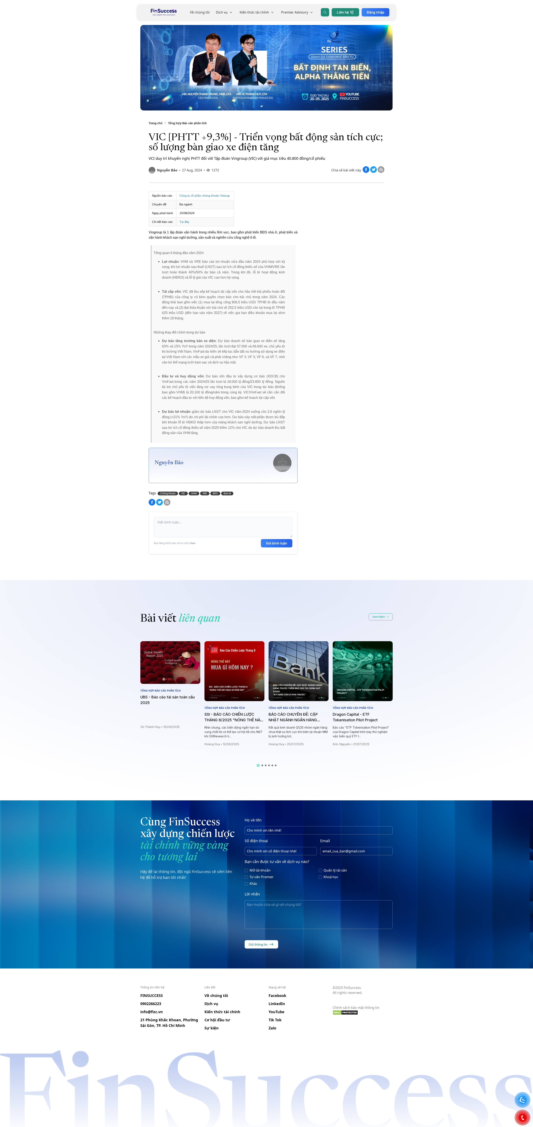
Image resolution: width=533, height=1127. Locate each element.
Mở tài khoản (260, 870)
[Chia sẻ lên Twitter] (374, 171)
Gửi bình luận (276, 543)
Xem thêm (378, 616)
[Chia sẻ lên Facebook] (366, 171)
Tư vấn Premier (262, 877)
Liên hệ (343, 12)
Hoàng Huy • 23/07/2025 (286, 744)
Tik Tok (275, 1019)
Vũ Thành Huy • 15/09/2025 (160, 727)
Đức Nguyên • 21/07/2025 (351, 744)
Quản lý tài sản (335, 870)
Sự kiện (211, 1027)
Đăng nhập (375, 12)
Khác (253, 883)
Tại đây (184, 221)
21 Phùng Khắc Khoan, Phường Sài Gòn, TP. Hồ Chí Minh (169, 1022)
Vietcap (225, 195)
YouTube (276, 1011)
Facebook (277, 995)
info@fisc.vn (151, 1011)
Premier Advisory (294, 12)
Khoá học (331, 877)
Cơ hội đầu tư (217, 1019)
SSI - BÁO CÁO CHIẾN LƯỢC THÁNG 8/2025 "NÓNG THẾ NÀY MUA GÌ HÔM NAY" (233, 720)
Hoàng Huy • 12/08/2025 (221, 744)
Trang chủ (155, 123)
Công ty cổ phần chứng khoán (199, 195)
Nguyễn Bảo (167, 170)
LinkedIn (277, 1003)
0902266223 (150, 1003)
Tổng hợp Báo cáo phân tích (187, 123)
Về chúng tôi (200, 12)
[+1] (381, 171)
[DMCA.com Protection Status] (363, 1012)
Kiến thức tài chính (254, 12)
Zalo (272, 1027)
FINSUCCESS (151, 995)
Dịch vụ (222, 12)
